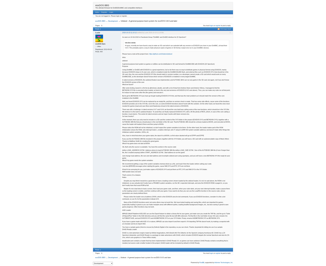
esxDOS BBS (102, 5)
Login (111, 12)
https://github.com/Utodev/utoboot (160, 54)
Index (97, 12)
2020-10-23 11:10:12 (129, 32)
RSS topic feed (225, 29)
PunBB (201, 262)
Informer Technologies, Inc (223, 262)
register (218, 25)
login (211, 25)
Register (104, 12)
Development (113, 21)
